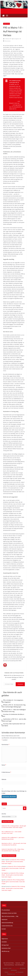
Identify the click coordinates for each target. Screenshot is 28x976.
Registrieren (5, 938)
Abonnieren (20, 684)
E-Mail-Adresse (6, 772)
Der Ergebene (16, 38)
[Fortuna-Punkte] (14, 2)
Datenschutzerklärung (7, 922)
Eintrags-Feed (5, 945)
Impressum (4, 919)
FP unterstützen (6, 910)
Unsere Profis (6, 23)
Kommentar (5, 744)
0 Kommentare (7, 41)
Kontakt (4, 929)
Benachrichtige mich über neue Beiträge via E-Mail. (14, 792)
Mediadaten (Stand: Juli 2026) (9, 913)
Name (4, 765)
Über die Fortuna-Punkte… (9, 963)
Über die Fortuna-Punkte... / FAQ (10, 916)
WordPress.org (5, 951)
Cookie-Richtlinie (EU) (7, 925)
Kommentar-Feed (6, 948)
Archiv (4, 814)
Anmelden (4, 942)
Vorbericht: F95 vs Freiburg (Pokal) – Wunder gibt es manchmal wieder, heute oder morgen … (13, 861)
